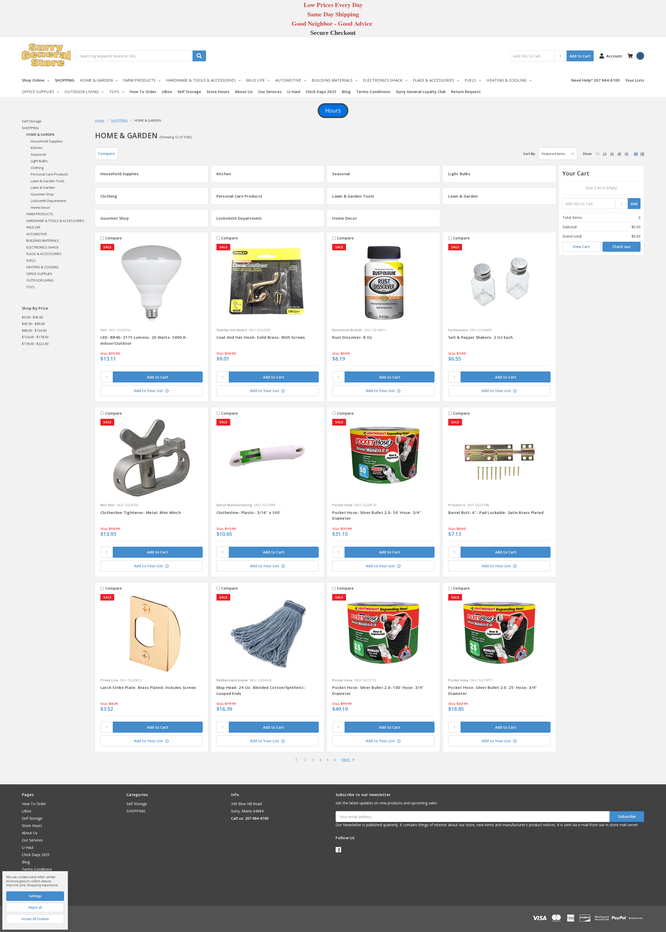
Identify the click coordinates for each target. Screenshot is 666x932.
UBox (167, 91)
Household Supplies (47, 141)
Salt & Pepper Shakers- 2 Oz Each (480, 337)
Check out (621, 246)
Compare (106, 153)
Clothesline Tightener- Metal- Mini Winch (140, 512)
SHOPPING (64, 80)
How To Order (143, 91)
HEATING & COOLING (506, 80)
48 (619, 153)
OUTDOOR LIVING (82, 91)
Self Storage (189, 91)
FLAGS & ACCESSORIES (433, 80)
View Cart (581, 246)
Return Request (466, 91)
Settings (35, 896)
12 (597, 153)
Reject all (35, 907)
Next (346, 760)
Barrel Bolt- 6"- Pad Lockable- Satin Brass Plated (495, 512)
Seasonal (38, 154)
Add (634, 203)
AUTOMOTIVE (288, 80)
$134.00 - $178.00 (35, 337)
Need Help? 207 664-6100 (595, 80)
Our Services (270, 91)
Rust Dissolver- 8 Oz (352, 337)
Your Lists (634, 80)
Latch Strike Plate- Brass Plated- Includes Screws (148, 687)
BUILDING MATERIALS (332, 80)
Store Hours (218, 91)
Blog (346, 91)
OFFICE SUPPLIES (38, 91)
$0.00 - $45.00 (32, 317)
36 (612, 153)
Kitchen (36, 147)
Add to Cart (580, 56)
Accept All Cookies (35, 919)
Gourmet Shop (42, 194)
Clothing (37, 167)
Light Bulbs (39, 161)
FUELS (470, 80)
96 (626, 153)
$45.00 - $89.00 (33, 323)
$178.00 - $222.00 (35, 343)
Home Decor (40, 207)
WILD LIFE (255, 80)
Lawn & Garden (43, 187)
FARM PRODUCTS (139, 80)
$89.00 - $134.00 (34, 330)
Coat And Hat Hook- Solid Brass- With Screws (260, 337)
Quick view (152, 284)
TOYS (114, 91)
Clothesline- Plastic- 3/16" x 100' (248, 512)
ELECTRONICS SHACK (382, 80)
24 (604, 153)
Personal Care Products (49, 174)
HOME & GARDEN (96, 80)
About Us (244, 91)
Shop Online (33, 80)
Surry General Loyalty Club (421, 91)
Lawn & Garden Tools (48, 181)
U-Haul (293, 91)
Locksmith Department (48, 200)
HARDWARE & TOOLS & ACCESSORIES (201, 80)
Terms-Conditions (373, 91)
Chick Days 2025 (321, 91)
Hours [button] (333, 110)
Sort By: (529, 153)
